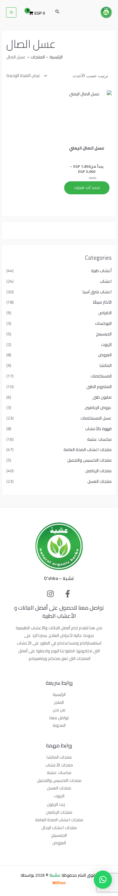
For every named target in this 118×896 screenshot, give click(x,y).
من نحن (59, 710)
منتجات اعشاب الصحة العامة (88, 449)
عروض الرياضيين (98, 407)
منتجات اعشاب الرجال (59, 828)
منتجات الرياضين (98, 471)
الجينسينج (104, 334)
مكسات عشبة (99, 439)
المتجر (59, 702)
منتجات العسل (99, 481)
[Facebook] (67, 594)
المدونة (59, 725)
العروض (105, 355)
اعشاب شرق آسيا (97, 292)
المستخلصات (101, 376)
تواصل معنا (59, 718)
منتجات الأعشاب (59, 765)
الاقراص (105, 313)
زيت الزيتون (56, 804)
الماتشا (106, 365)
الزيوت (106, 344)
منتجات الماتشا (59, 757)
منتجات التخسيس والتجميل (89, 460)
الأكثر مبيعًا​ (102, 302)
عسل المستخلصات (96, 418)
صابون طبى (102, 397)
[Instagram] (50, 594)
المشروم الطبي (99, 386)
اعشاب (106, 281)
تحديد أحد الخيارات (87, 188)
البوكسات (103, 323)
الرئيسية (59, 694)
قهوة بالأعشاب (98, 429)
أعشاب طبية (101, 271)
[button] (103, 880)
